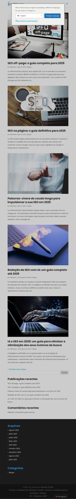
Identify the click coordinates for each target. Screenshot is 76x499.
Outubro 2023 (14, 448)
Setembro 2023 (15, 452)
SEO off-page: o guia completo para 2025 (36, 63)
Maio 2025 (13, 441)
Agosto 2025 (14, 430)
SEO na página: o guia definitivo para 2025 (37, 131)
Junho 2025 (13, 437)
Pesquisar (64, 372)
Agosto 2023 (14, 456)
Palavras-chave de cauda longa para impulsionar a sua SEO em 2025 (34, 200)
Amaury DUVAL (47, 487)
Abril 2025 (13, 445)
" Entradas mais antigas (17, 369)
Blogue (29, 67)
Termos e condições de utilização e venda (26, 490)
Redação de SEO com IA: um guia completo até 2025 (28, 395)
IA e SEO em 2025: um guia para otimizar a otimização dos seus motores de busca (36, 343)
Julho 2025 (13, 434)
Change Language (52, 16)
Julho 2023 (13, 459)
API (30, 496)
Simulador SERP (40, 496)
